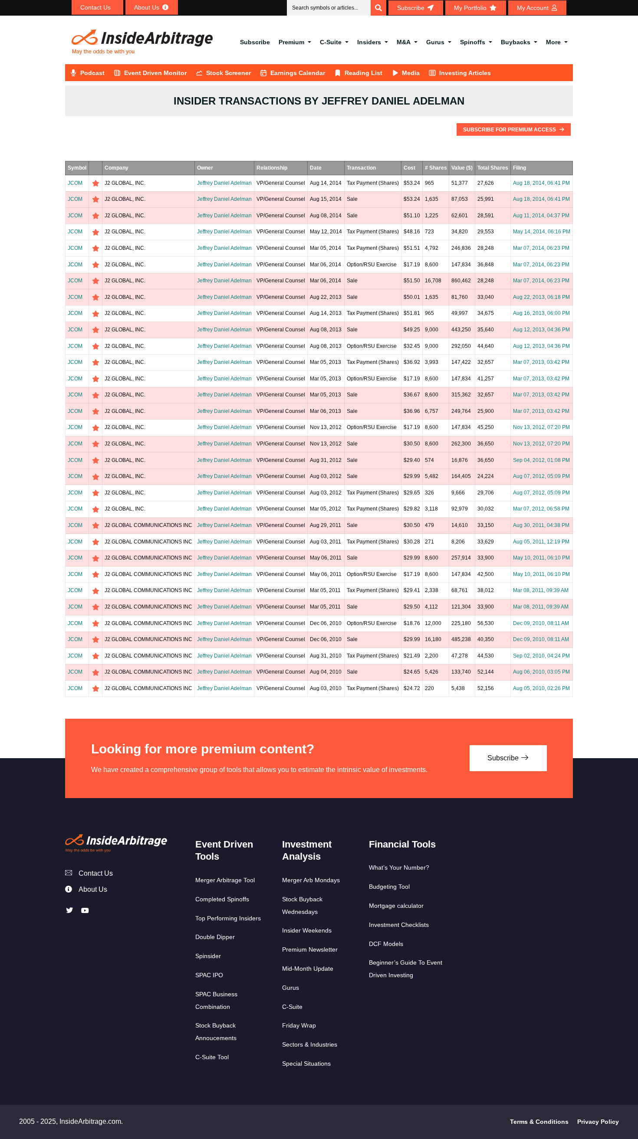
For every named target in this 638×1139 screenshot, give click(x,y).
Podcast (92, 72)
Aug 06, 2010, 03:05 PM (541, 672)
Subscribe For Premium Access (510, 130)
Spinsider (208, 955)
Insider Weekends (307, 930)
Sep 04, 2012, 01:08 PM (541, 460)
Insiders (369, 42)
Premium (291, 42)
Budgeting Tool (389, 886)
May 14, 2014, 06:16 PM (541, 232)
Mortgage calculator (396, 905)
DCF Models (386, 943)
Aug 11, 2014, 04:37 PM (541, 216)
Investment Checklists (399, 924)
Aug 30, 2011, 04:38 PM (541, 525)
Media (411, 72)
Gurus (435, 42)
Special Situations (306, 1063)
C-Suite (331, 42)
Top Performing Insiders (228, 918)
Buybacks (515, 42)
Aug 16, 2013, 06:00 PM (541, 313)
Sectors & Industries (309, 1044)
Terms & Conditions (539, 1121)
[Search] (378, 8)
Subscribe (255, 42)
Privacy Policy (598, 1121)
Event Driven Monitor (155, 72)
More (553, 42)
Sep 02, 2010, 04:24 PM (541, 656)
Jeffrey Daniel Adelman (224, 183)
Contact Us (96, 873)
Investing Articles (465, 72)
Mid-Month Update (307, 968)
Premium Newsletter (310, 949)
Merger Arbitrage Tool (225, 880)
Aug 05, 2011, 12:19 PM (541, 542)
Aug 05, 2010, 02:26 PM (541, 688)
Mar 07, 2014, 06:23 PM (541, 248)
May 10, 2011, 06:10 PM (541, 558)
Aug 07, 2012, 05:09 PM (541, 476)
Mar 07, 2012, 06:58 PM (541, 509)
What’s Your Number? (399, 867)
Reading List (363, 72)
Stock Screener (228, 72)
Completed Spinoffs (222, 899)
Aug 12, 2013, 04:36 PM (541, 330)
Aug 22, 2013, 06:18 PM (541, 297)
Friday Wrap (299, 1025)
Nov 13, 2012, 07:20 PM (541, 427)
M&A (404, 42)
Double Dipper (215, 936)
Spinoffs (472, 42)
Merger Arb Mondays (311, 880)
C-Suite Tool (212, 1057)
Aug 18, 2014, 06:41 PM (541, 183)
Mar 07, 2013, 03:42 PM (541, 362)
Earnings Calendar (297, 72)
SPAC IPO (209, 975)
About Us (93, 889)
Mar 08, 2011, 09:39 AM (541, 590)
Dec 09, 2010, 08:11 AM (541, 623)
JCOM (75, 183)
